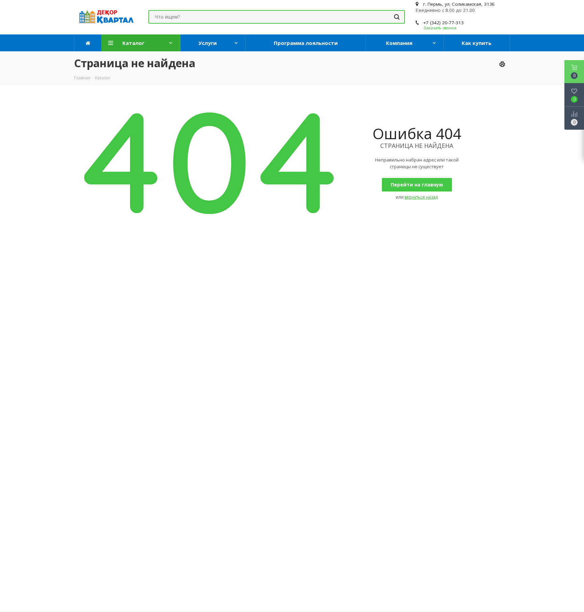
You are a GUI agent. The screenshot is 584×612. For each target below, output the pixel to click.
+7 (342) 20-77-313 (443, 23)
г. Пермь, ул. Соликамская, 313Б (459, 4)
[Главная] (87, 42)
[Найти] (397, 17)
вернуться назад (421, 197)
